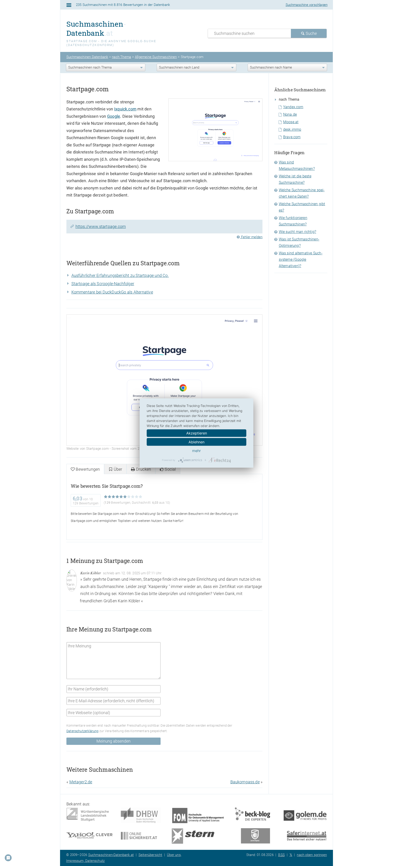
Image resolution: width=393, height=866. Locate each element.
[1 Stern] (106, 497)
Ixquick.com (125, 109)
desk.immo (292, 129)
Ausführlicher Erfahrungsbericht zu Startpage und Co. (120, 275)
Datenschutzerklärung (82, 731)
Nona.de (290, 114)
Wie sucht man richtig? (297, 232)
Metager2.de (80, 781)
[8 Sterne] (133, 497)
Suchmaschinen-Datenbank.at (111, 855)
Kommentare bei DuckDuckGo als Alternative (112, 292)
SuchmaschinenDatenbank (96, 28)
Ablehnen (196, 442)
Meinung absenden (113, 741)
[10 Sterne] (140, 497)
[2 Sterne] (109, 497)
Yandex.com (293, 107)
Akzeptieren (196, 433)
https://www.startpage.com (101, 226)
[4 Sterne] (117, 497)
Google (113, 116)
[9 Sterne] (137, 497)
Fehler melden (251, 237)
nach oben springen (312, 855)
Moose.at (290, 122)
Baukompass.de (245, 781)
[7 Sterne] (129, 497)
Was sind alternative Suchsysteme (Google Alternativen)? (300, 259)
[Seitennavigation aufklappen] (69, 5)
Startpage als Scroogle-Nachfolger (102, 283)
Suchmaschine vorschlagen (307, 5)
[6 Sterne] (125, 497)
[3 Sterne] (113, 497)
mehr (196, 450)
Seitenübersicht (150, 855)
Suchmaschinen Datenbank (87, 57)
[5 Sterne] (121, 497)
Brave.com (292, 137)
